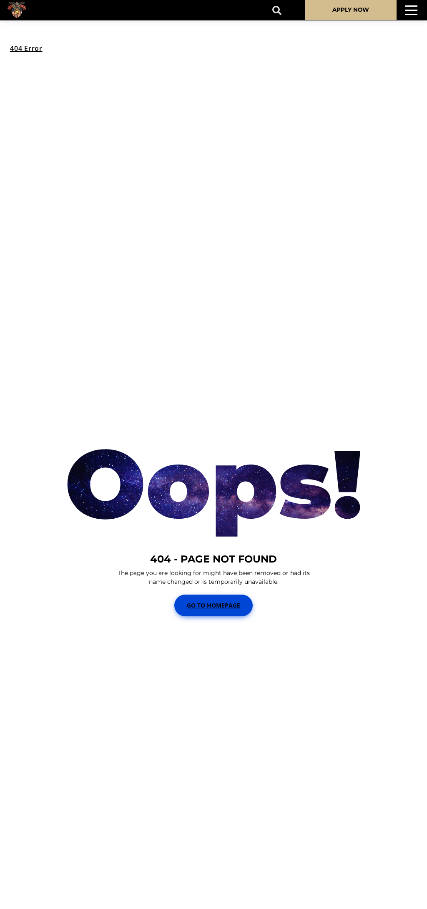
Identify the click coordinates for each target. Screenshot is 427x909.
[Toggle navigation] (411, 10)
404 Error (26, 48)
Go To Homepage (213, 605)
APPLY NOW (350, 9)
